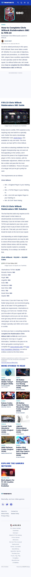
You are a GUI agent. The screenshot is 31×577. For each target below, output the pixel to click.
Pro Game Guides (15, 528)
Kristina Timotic (6, 407)
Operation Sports (16, 551)
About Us (4, 511)
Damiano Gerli (5, 434)
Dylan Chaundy (5, 385)
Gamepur (15, 533)
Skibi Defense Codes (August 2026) (7, 449)
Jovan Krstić (20, 434)
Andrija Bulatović (6, 453)
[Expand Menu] (24, 2)
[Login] (28, 2)
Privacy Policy (5, 515)
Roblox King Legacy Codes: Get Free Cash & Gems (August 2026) (22, 451)
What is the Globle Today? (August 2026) (7, 382)
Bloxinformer (15, 560)
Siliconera (15, 539)
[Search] (18, 2)
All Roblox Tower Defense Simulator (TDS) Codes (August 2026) (22, 407)
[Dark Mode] (21, 2)
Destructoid (15, 544)
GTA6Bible (16, 562)
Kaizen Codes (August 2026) (7, 404)
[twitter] (7, 504)
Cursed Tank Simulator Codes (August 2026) (7, 429)
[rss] (3, 504)
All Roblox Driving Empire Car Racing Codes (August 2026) (22, 384)
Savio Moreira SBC (16, 347)
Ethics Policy (5, 513)
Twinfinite (15, 530)
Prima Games (15, 537)
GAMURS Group (26, 566)
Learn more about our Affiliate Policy (9, 362)
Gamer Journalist (15, 546)
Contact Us (14, 511)
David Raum (18, 138)
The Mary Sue (16, 553)
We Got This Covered (15, 542)
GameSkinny (15, 549)
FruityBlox (15, 558)
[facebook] (11, 504)
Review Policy (15, 513)
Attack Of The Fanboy (15, 535)
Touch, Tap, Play (15, 555)
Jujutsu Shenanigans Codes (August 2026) (22, 429)
